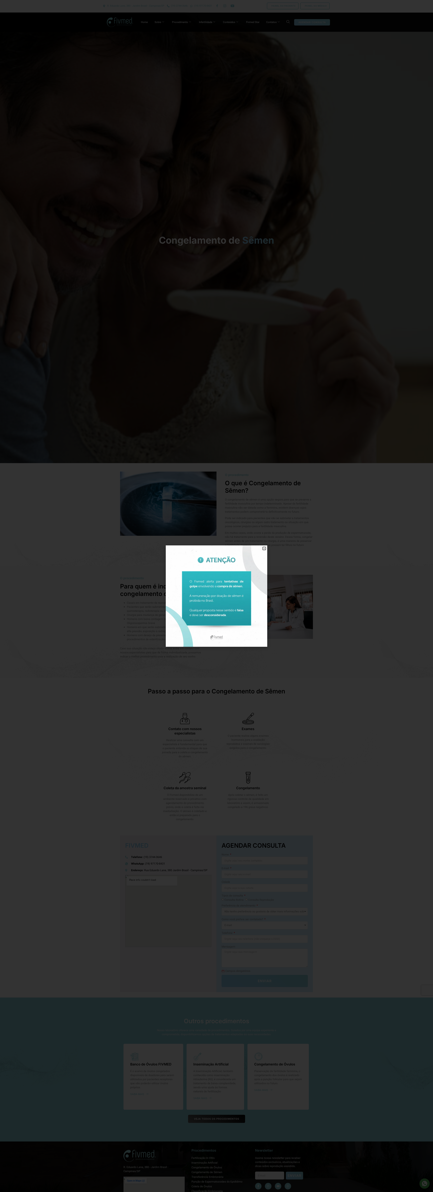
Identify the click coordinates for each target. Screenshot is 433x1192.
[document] (216, 596)
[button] (264, 548)
